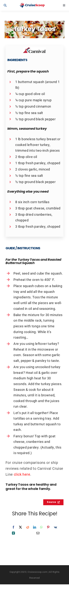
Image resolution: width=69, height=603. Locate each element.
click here (22, 474)
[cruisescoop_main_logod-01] (35, 4)
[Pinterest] (48, 527)
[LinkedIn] (34, 527)
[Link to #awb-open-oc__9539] (9, 5)
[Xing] (13, 533)
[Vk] (55, 527)
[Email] (38, 533)
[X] (20, 527)
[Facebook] (13, 527)
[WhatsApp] (41, 527)
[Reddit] (27, 527)
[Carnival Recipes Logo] (34, 49)
